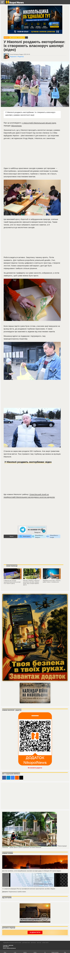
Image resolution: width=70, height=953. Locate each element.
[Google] (13, 778)
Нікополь (6, 37)
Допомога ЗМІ (26, 942)
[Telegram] (8, 778)
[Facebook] (4, 778)
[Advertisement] (32, 154)
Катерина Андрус (18, 54)
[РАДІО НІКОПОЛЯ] (35, 693)
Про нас (39, 942)
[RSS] (17, 778)
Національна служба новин (17, 891)
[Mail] (21, 778)
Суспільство (21, 37)
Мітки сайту (45, 942)
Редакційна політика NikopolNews (12, 942)
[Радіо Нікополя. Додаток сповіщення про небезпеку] (35, 637)
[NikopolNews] (32, 530)
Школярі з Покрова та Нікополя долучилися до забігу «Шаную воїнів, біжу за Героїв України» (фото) (31, 582)
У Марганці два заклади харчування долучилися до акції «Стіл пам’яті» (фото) (12, 582)
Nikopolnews (16, 126)
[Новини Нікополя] (15, 3)
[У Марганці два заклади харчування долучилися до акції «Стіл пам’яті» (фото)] (13, 578)
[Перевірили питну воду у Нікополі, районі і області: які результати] (52, 578)
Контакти (33, 942)
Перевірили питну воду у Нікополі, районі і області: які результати (52, 581)
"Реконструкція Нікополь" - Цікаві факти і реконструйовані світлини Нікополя (34, 846)
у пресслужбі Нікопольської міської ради (39, 123)
